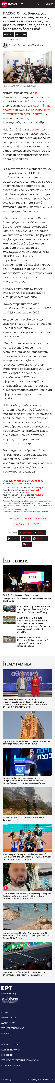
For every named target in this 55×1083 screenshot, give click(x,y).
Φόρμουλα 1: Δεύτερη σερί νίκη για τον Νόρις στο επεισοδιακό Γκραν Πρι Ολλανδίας (25, 973)
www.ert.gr (6, 1079)
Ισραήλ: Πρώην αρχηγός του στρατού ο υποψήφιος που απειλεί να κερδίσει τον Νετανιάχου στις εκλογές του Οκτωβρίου (24, 780)
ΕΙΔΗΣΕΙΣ (8, 34)
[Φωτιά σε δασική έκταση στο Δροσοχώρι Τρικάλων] (27, 801)
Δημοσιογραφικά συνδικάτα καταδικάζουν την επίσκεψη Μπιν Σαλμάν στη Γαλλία (26, 742)
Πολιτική (21, 34)
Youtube (39, 495)
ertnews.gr (26, 505)
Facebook (34, 490)
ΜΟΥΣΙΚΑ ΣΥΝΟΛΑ (9, 1044)
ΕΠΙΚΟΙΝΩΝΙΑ (7, 1055)
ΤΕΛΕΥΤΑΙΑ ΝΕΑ (17, 664)
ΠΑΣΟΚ (37, 524)
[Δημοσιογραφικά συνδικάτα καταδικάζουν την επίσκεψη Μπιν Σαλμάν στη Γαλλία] (27, 725)
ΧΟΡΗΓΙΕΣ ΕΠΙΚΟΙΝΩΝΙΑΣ (12, 1028)
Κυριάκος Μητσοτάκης (35, 518)
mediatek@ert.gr (9, 993)
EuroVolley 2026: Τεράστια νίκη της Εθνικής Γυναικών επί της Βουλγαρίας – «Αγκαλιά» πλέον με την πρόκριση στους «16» (27, 857)
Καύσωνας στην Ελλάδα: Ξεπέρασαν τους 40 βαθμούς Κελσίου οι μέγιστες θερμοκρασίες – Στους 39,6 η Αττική (26, 935)
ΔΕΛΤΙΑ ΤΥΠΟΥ (8, 1022)
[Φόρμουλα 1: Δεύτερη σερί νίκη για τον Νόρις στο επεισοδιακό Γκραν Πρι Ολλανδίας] (27, 956)
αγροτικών (39, 129)
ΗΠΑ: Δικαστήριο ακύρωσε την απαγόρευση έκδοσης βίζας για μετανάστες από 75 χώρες (34, 609)
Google (39, 487)
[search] (39, 4)
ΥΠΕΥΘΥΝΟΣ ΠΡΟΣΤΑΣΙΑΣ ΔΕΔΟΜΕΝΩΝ (19, 1060)
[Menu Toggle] (22, 4)
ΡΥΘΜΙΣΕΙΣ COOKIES (10, 1065)
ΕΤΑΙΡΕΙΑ (5, 1012)
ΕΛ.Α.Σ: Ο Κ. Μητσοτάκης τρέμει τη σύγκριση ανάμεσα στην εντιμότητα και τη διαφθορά (27, 598)
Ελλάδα (35, 480)
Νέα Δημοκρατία (22, 524)
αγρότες (18, 518)
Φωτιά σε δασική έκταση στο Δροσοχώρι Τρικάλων (23, 818)
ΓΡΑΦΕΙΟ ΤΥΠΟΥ (8, 1017)
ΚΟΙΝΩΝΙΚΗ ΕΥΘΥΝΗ (10, 1049)
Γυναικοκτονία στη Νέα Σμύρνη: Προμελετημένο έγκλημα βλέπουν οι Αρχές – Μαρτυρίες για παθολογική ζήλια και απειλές (27, 896)
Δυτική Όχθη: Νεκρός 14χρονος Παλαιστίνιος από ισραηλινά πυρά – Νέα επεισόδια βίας (32, 641)
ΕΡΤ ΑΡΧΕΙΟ (6, 1033)
